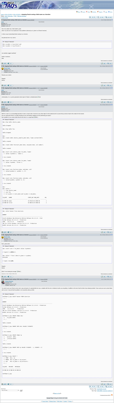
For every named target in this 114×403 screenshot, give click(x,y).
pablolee (3, 106)
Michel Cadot (7, 68)
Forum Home (45, 401)
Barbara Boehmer (9, 281)
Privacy (70, 401)
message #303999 (32, 279)
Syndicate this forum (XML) (105, 395)
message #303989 (32, 104)
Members (94, 12)
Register (100, 12)
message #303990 (32, 234)
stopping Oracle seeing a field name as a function (15, 20)
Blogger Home (52, 401)
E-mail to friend (4, 17)
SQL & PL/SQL (8, 14)
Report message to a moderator (106, 60)
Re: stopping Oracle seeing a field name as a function (16, 66)
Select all (6, 41)
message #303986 (32, 66)
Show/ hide (12, 41)
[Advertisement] (66, 4)
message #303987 (32, 88)
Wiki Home (59, 401)
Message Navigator (22, 16)
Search (83, 12)
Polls (15, 16)
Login (106, 12)
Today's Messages (8, 16)
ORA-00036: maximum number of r (105, 390)
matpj (2, 22)
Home (110, 12)
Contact (65, 401)
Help (88, 12)
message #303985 (43, 66)
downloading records (101, 389)
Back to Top (57, 393)
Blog (78, 12)
